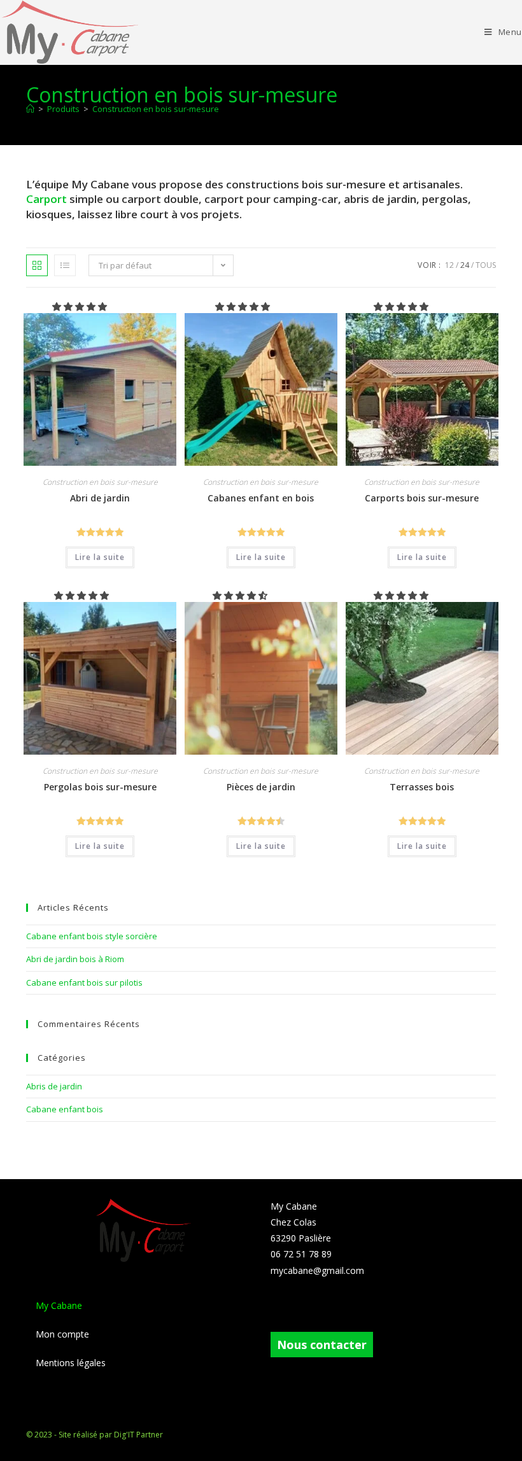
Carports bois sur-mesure (422, 498)
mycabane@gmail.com (317, 1270)
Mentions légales (71, 1363)
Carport (47, 199)
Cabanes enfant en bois (261, 498)
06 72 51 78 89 (301, 1254)
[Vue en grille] (37, 265)
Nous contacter (322, 1344)
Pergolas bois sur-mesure (100, 787)
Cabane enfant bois (64, 1109)
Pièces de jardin (261, 787)
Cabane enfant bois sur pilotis (84, 982)
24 (464, 265)
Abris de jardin (54, 1086)
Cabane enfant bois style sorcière (91, 936)
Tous (486, 265)
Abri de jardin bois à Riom (75, 959)
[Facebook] (278, 1309)
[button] (80, 306)
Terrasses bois (422, 787)
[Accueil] (30, 109)
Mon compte (62, 1334)
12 (449, 265)
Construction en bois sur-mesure (155, 109)
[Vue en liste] (65, 265)
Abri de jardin (100, 498)
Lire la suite (100, 557)
